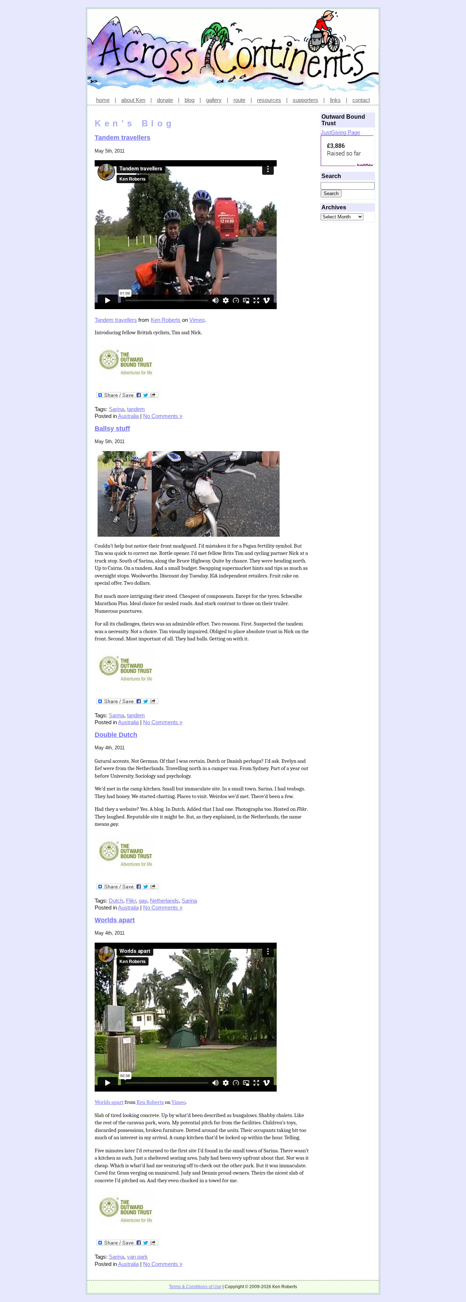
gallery (214, 100)
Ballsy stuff (112, 428)
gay (143, 900)
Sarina (116, 409)
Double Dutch (116, 734)
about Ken (133, 100)
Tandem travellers (122, 137)
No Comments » (162, 416)
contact (361, 100)
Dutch (116, 900)
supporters (305, 100)
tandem (136, 409)
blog (189, 100)
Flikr (131, 900)
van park (137, 1257)
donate (165, 100)
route (239, 100)
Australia (128, 416)
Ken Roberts (166, 320)
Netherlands (164, 900)
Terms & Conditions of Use (195, 1286)
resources (269, 100)
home (103, 100)
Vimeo (197, 320)
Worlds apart (115, 920)
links (335, 100)
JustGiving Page (340, 132)
